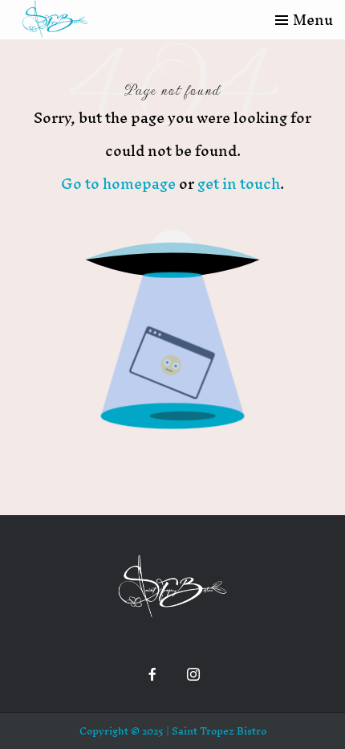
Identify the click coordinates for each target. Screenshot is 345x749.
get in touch (238, 183)
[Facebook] (152, 674)
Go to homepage (118, 183)
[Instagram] (193, 674)
